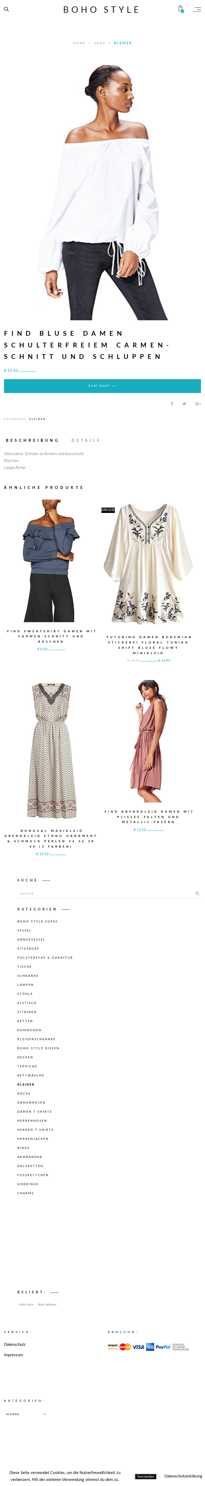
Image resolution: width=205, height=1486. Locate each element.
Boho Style (26, 1304)
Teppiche (27, 1066)
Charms (25, 1193)
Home (80, 43)
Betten (25, 1021)
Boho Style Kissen (38, 1048)
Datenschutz (15, 1345)
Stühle (25, 994)
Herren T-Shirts (35, 1129)
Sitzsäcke (28, 948)
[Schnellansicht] (75, 557)
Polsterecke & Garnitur (45, 957)
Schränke (28, 975)
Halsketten (30, 1166)
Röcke (24, 1093)
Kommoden (29, 1030)
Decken (25, 1057)
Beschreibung (33, 441)
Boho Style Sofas (37, 921)
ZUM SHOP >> (102, 385)
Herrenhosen (32, 1120)
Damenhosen (31, 1102)
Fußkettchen (33, 1175)
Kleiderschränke (36, 1039)
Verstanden (145, 1477)
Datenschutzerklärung (183, 1476)
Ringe (23, 1148)
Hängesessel (31, 939)
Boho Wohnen (47, 1304)
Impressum (13, 1355)
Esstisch (27, 1003)
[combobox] (26, 1414)
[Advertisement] (109, 1244)
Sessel (24, 930)
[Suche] (197, 893)
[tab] (35, 440)
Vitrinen (27, 1012)
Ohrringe (28, 1184)
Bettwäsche (31, 1075)
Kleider (123, 43)
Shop (100, 43)
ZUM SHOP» (51, 567)
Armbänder (29, 1157)
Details (86, 441)
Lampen (25, 984)
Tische (24, 966)
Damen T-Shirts (34, 1111)
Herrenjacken (33, 1138)
